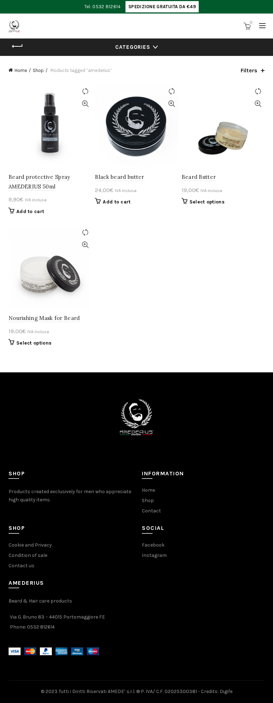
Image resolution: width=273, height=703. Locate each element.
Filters (249, 70)
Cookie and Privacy (30, 545)
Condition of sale (28, 555)
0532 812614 (41, 627)
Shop (38, 70)
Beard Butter (199, 177)
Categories (132, 47)
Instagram (154, 555)
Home (21, 70)
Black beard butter (119, 177)
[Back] (17, 46)
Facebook (153, 545)
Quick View (85, 104)
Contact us (21, 566)
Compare (85, 91)
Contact (151, 511)
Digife (226, 691)
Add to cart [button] (30, 211)
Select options (207, 202)
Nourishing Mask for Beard (44, 318)
